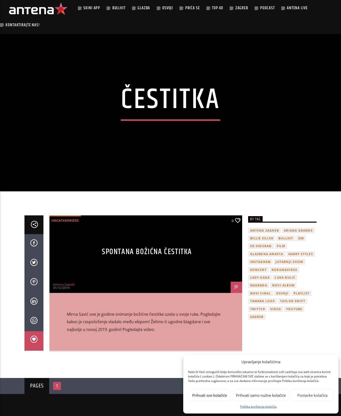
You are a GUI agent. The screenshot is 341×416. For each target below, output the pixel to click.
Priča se (192, 8)
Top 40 (217, 8)
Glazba (144, 8)
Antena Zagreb (64, 284)
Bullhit (119, 8)
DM (301, 238)
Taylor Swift (292, 301)
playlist (302, 293)
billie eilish (262, 238)
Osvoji (167, 8)
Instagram (260, 262)
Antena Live (297, 8)
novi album (283, 285)
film (281, 246)
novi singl (260, 293)
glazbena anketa (266, 254)
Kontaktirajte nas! (22, 25)
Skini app (91, 8)
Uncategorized (65, 220)
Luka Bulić (285, 277)
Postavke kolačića (312, 395)
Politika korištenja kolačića (258, 406)
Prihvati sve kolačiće (209, 395)
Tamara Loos (262, 301)
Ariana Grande (298, 230)
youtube (294, 309)
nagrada (258, 285)
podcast (267, 8)
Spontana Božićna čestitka (147, 252)
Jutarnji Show (289, 262)
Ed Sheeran (261, 246)
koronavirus (284, 270)
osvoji (282, 293)
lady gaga (260, 277)
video (275, 309)
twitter (257, 309)
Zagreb (241, 8)
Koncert (258, 270)
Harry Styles (300, 254)
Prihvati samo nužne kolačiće (261, 395)
